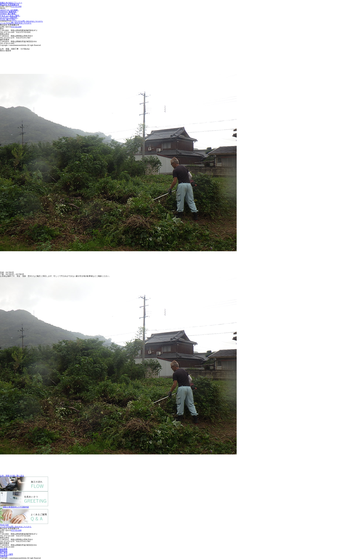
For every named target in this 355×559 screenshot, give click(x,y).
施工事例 (3, 552)
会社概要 (3, 549)
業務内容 (3, 551)
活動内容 (3, 556)
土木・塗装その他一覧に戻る (12, 476)
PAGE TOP (4, 525)
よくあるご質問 (6, 554)
